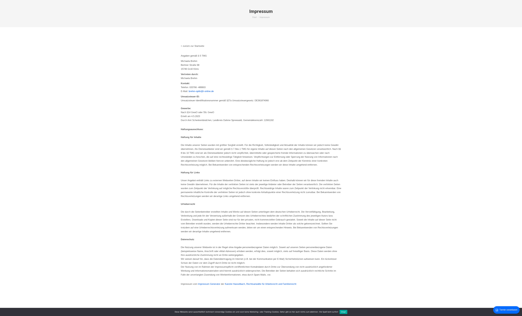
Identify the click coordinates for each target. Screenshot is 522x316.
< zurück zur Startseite (192, 46)
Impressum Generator (209, 284)
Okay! (343, 312)
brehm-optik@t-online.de (201, 91)
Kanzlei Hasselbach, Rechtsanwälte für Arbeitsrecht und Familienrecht (260, 284)
